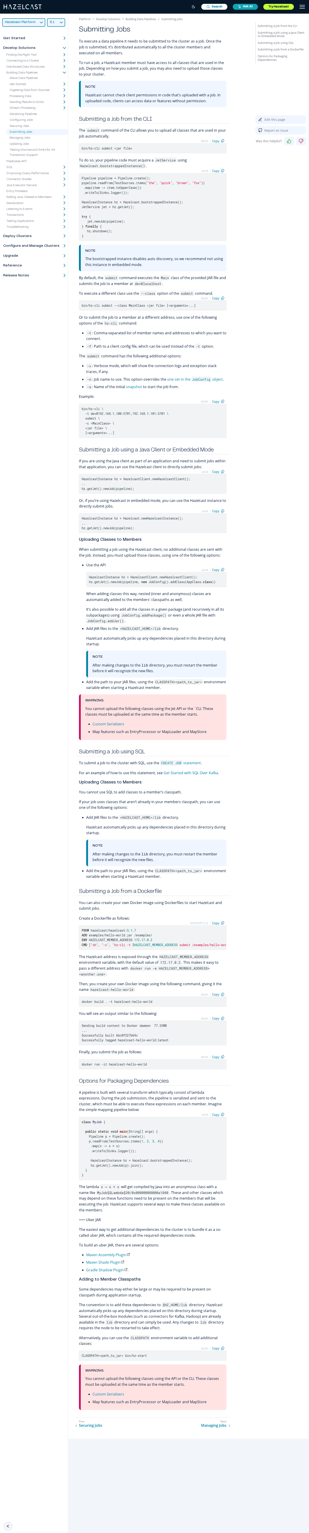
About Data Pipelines (24, 78)
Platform (85, 19)
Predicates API (16, 161)
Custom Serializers (108, 723)
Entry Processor (17, 191)
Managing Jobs (20, 138)
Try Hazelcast (278, 6)
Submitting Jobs (21, 132)
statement (181, 762)
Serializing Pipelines (23, 114)
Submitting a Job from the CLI (277, 26)
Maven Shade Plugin (103, 1262)
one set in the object (195, 379)
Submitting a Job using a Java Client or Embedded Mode (281, 34)
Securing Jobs (19, 126)
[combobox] (214, 7)
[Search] (214, 7)
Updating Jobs (19, 144)
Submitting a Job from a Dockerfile (281, 49)
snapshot (134, 386)
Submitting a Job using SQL (276, 43)
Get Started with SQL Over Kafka (191, 772)
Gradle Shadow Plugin (105, 1269)
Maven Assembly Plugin (106, 1254)
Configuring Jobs (21, 120)
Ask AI (248, 6)
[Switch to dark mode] (193, 7)
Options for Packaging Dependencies (272, 58)
